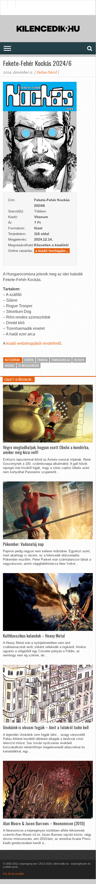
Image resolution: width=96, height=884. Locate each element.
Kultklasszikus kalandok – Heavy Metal (34, 635)
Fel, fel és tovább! (13, 873)
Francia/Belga (61, 360)
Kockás (9, 365)
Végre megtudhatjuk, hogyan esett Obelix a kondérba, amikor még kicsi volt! (46, 450)
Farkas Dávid (46, 72)
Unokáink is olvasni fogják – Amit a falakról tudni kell (46, 727)
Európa (29, 360)
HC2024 (79, 360)
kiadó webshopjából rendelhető (33, 343)
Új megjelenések (28, 365)
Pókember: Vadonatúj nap (23, 544)
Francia (43, 360)
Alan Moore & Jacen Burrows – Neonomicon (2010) (43, 823)
